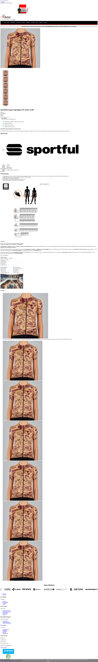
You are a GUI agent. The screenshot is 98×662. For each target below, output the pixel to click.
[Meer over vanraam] (58, 591)
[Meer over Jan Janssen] (77, 591)
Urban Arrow (5, 621)
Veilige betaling (5, 612)
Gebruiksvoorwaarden (7, 611)
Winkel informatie (3, 647)
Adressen (4, 632)
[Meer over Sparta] (40, 591)
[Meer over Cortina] (13, 591)
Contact (4, 604)
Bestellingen (5, 630)
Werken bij (5, 603)
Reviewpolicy (5, 613)
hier (75, 26)
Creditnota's (5, 631)
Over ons (4, 601)
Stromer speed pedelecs (7, 623)
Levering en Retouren (7, 610)
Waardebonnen (5, 633)
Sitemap (4, 614)
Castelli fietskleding (6, 622)
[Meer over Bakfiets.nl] (68, 591)
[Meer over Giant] (48, 591)
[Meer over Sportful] (86, 591)
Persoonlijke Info (6, 629)
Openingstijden (5, 602)
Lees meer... (3, 171)
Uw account (3, 625)
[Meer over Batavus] (28, 591)
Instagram (4, 594)
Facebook (4, 593)
